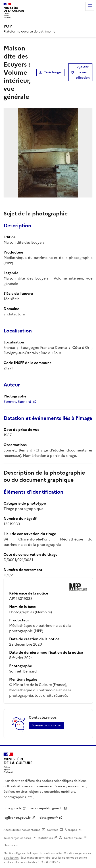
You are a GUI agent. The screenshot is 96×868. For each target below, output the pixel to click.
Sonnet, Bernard (17, 401)
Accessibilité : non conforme (22, 830)
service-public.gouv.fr (46, 808)
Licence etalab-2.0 (27, 862)
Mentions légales (14, 853)
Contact (52, 830)
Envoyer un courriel (46, 725)
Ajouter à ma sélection (83, 72)
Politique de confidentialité (44, 853)
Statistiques (45, 838)
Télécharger (53, 72)
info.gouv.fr (12, 808)
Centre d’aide (73, 838)
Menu (89, 6)
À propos (71, 830)
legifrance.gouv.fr (17, 817)
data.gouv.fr (49, 817)
